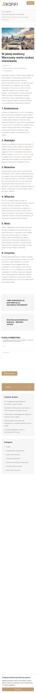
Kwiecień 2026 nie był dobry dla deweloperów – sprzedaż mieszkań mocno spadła (17, 423)
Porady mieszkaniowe (13, 458)
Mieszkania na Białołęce (22, 154)
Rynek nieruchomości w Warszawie (13, 14)
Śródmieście (21, 112)
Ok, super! (18, 689)
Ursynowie (12, 269)
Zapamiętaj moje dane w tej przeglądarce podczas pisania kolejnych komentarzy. (18, 340)
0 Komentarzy (8, 71)
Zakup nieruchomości (13, 470)
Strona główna (6, 12)
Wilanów (4, 200)
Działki (8, 447)
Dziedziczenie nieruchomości (15, 451)
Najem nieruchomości (13, 454)
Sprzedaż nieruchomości (14, 466)
